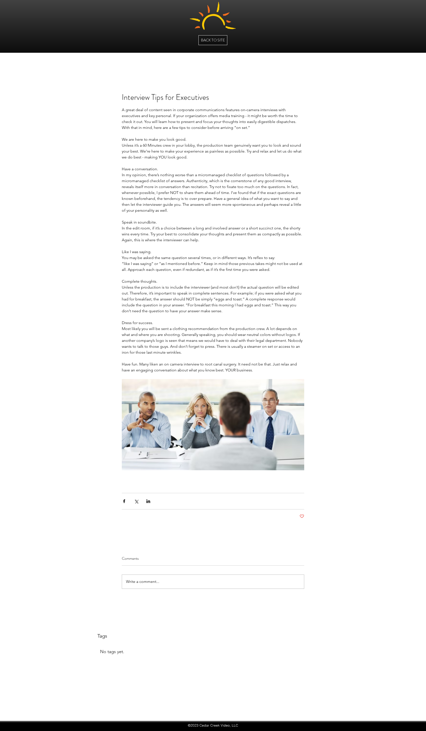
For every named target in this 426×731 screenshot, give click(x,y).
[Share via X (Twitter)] (136, 501)
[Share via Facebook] (124, 501)
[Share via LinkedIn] (148, 501)
